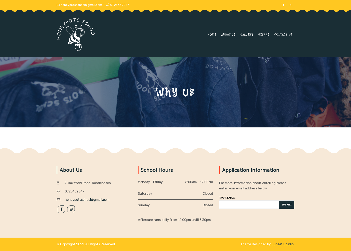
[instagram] (290, 5)
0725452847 (119, 5)
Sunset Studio (283, 244)
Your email (227, 197)
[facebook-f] (283, 5)
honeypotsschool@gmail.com (81, 5)
